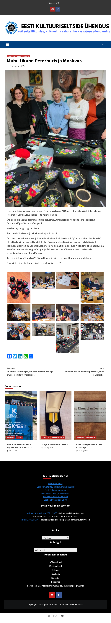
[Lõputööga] (43, 328)
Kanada (19, 437)
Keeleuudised (55, 566)
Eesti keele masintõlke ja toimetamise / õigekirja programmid (55, 585)
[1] (92, 312)
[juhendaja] (67, 337)
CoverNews (64, 604)
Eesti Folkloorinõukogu (55, 490)
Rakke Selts (90, 437)
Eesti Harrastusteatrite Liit (55, 496)
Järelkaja (11, 56)
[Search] (103, 44)
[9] (43, 280)
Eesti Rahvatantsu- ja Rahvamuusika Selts (56, 486)
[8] (67, 280)
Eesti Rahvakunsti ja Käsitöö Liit (55, 493)
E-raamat (55, 581)
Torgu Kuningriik (57, 437)
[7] (92, 286)
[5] (18, 312)
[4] (43, 312)
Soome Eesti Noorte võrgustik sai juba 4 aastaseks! (84, 371)
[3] (67, 312)
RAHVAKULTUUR (30, 519)
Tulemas (55, 570)
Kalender (55, 577)
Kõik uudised (56, 562)
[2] (18, 330)
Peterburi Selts (23, 56)
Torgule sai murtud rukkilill (55, 444)
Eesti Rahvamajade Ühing (55, 499)
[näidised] (92, 330)
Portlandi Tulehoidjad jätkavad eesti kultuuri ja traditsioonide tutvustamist (30, 371)
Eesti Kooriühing (55, 483)
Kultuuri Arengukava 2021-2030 (42, 513)
